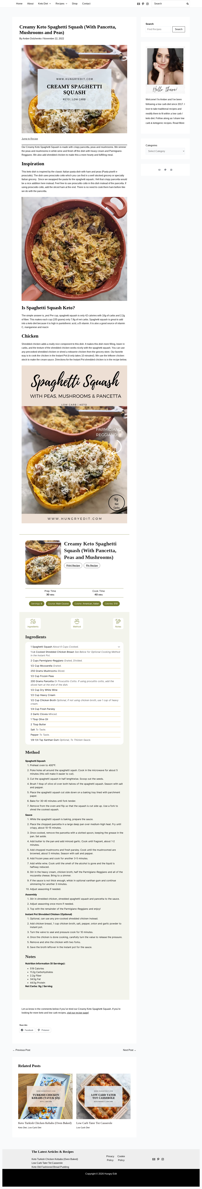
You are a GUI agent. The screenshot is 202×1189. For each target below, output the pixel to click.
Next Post (129, 1050)
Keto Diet (22, 1127)
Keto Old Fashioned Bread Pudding (50, 1167)
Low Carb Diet (34, 1127)
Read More (178, 123)
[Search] (188, 3)
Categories (151, 145)
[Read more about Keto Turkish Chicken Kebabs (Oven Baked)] (45, 1096)
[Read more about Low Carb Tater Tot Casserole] (103, 1096)
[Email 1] (153, 1159)
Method (77, 626)
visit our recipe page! (78, 1013)
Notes (118, 626)
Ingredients (33, 626)
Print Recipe (73, 565)
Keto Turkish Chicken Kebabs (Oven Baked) (45, 1123)
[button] (119, 646)
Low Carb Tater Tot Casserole (94, 1123)
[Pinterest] (143, 4)
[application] (49, 3)
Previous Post (21, 1050)
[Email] (138, 4)
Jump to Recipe (30, 139)
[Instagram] (147, 4)
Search (178, 29)
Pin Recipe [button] (92, 565)
